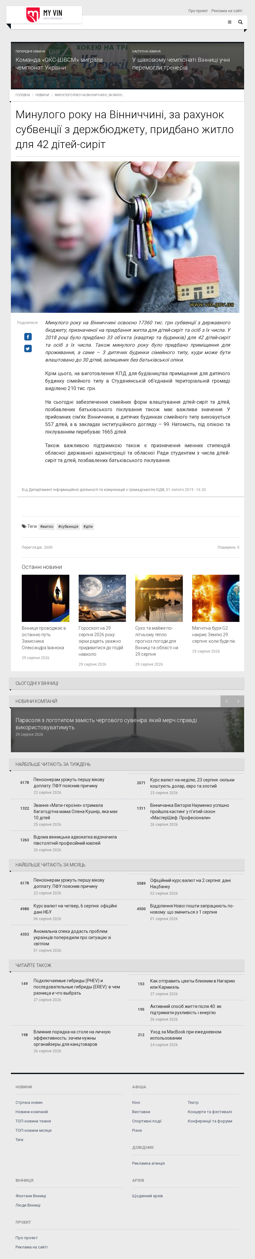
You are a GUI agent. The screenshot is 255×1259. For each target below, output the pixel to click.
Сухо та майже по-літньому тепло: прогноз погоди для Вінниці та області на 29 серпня (156, 641)
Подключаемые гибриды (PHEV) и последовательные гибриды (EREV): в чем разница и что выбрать (77, 987)
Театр (193, 1102)
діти (89, 526)
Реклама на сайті (226, 11)
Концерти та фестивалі (210, 1111)
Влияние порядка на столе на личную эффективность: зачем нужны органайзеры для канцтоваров (72, 1038)
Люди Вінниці (28, 1205)
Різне (137, 1130)
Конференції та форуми (210, 1121)
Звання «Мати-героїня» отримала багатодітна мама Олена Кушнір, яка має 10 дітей (76, 811)
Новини (42, 95)
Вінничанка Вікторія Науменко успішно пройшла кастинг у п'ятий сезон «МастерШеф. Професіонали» (189, 811)
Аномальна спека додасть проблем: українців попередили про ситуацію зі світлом (72, 937)
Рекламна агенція (148, 1163)
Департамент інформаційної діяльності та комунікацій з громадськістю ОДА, (97, 490)
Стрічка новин (29, 1102)
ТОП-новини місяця (34, 1130)
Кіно (136, 1102)
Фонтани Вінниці (31, 1196)
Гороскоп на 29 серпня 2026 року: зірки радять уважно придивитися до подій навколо (101, 641)
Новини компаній (32, 1111)
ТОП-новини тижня (33, 1121)
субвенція (69, 526)
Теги (19, 1139)
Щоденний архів (147, 1196)
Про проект (198, 11)
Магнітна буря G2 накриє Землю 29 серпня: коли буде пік (213, 635)
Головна (23, 95)
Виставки (141, 1111)
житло (47, 526)
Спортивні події (146, 1121)
